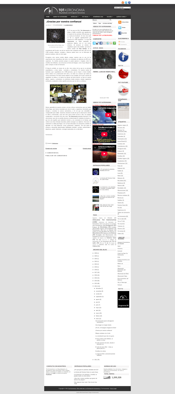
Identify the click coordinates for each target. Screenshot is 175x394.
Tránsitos (94, 244)
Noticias (113, 233)
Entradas (122, 41)
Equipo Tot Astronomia (94, 392)
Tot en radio (121, 219)
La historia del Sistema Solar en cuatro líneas (107, 178)
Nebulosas (106, 233)
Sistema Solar (111, 238)
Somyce (120, 285)
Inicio (69, 148)
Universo (101, 244)
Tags (99, 23)
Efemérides (103, 227)
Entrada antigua (87, 148)
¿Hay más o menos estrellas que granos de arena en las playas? (107, 197)
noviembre (99, 291)
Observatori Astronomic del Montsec (122, 270)
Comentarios (123, 44)
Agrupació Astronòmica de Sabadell (124, 243)
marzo (98, 313)
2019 (95, 267)
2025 (95, 256)
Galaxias (111, 230)
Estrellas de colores (100, 351)
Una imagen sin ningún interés (103, 325)
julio (97, 302)
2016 (95, 275)
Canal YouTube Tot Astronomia (123, 254)
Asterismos (101, 222)
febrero (98, 316)
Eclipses (95, 227)
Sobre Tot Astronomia (60, 16)
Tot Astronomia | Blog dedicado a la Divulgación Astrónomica (84, 388)
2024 (95, 258)
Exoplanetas (110, 228)
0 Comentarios (68, 25)
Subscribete (125, 22)
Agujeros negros (97, 218)
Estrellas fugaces (99, 228)
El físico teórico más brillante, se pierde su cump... (104, 339)
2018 (95, 269)
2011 (95, 359)
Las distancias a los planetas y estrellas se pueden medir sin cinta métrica (107, 188)
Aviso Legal (113, 388)
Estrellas (114, 227)
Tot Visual (86, 16)
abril (97, 310)
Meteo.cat (120, 263)
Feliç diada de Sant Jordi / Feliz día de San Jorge (107, 205)
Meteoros (112, 231)
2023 (95, 261)
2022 (95, 264)
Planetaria (95, 236)
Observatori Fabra (122, 276)
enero (97, 318)
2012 (95, 286)
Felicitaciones (55, 143)
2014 (95, 280)
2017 (95, 272)
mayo (97, 307)
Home (47, 16)
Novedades (99, 235)
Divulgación (109, 225)
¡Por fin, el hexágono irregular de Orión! (105, 327)
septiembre (99, 296)
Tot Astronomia (105, 241)
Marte (105, 231)
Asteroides (110, 222)
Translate (126, 9)
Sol (97, 239)
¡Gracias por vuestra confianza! (63, 21)
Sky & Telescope (122, 282)
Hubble (94, 231)
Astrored (120, 251)
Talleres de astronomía (124, 212)
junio (97, 305)
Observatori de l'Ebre (123, 273)
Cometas (113, 224)
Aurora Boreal (105, 223)
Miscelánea (96, 233)
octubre (98, 294)
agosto (98, 299)
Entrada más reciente (51, 148)
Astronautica (96, 224)
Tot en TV (103, 243)
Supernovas (104, 239)
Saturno (102, 238)
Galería (110, 16)
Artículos (74, 16)
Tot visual (111, 243)
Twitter (124, 27)
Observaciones (109, 235)
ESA (119, 257)
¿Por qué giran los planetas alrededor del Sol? (107, 169)
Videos (95, 23)
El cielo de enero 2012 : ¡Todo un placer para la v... (104, 347)
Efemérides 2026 (98, 16)
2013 (95, 283)
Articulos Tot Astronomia (104, 220)
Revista (113, 236)
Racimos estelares (105, 236)
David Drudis (85, 392)
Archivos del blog (107, 23)
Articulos (110, 218)
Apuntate (124, 33)
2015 (95, 278)
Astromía (120, 248)
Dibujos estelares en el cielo (102, 333)
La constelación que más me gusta (104, 336)
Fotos (104, 230)
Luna (99, 231)
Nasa (119, 266)
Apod (119, 246)
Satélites (95, 238)
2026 (95, 253)
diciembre (98, 288)
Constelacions (98, 225)
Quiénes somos (121, 16)
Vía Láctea (111, 244)
